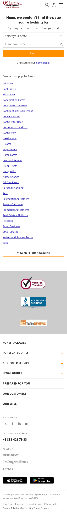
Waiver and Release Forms (18, 237)
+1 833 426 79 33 (15, 439)
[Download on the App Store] (15, 480)
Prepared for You (16, 383)
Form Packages (14, 343)
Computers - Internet (15, 105)
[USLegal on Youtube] (26, 424)
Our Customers (14, 393)
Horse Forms (10, 154)
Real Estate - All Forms (15, 215)
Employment (10, 149)
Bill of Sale (9, 94)
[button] (61, 5)
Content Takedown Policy (15, 508)
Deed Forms (9, 138)
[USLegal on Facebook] (12, 424)
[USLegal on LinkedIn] (19, 424)
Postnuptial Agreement (16, 198)
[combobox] (33, 49)
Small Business (11, 226)
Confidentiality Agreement (18, 111)
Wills (5, 242)
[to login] (54, 5)
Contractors (9, 133)
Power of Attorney (13, 204)
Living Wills (9, 171)
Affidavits (8, 83)
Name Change (11, 176)
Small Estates (10, 231)
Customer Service (16, 363)
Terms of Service (33, 504)
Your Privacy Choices (13, 504)
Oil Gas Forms (11, 182)
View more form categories (33, 252)
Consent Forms (11, 116)
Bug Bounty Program (39, 508)
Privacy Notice (51, 504)
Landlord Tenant (12, 160)
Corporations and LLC (15, 127)
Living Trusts (10, 165)
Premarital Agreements (16, 209)
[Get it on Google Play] (42, 480)
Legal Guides (12, 373)
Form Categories (16, 353)
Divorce (7, 144)
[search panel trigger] (47, 5)
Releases (8, 220)
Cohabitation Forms (14, 100)
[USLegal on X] (5, 424)
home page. (43, 62)
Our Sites (10, 404)
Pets (5, 193)
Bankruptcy (9, 89)
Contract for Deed (13, 122)
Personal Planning (13, 187)
